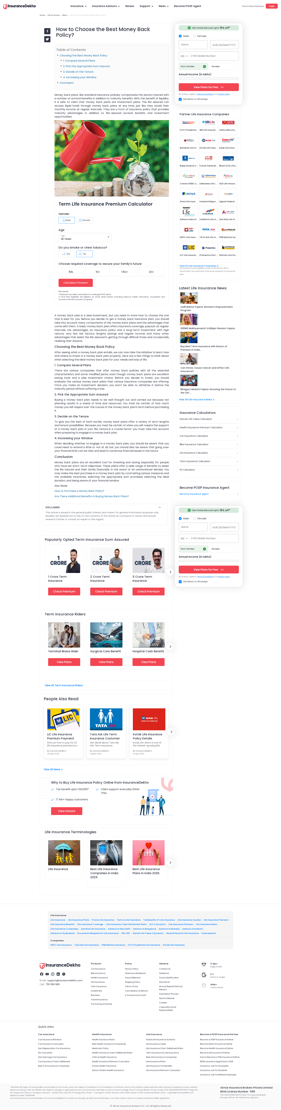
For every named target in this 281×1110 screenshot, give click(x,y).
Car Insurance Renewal (49, 1039)
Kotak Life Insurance (174, 944)
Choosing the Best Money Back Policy (83, 55)
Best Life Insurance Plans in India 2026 (146, 871)
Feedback (164, 973)
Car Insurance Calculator (194, 436)
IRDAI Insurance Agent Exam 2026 (216, 1061)
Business (95, 995)
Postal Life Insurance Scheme (160, 1039)
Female (201, 36)
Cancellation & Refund (136, 990)
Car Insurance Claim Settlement (54, 1061)
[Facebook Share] (47, 31)
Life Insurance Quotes (189, 919)
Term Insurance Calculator (195, 461)
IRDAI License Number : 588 (237, 1091)
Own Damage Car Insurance (52, 1057)
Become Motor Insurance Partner (216, 1044)
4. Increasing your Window (79, 77)
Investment (96, 990)
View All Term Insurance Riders (64, 685)
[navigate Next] (170, 572)
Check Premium (64, 591)
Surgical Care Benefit (105, 651)
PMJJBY (125, 933)
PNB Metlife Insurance (113, 944)
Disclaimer (164, 982)
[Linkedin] (58, 974)
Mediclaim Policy (100, 1048)
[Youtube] (47, 974)
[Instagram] (53, 974)
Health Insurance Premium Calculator (201, 427)
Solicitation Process (169, 993)
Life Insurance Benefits (62, 924)
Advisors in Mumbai (169, 928)
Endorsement (209, 933)
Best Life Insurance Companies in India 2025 (104, 873)
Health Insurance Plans (103, 1039)
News (162, 6)
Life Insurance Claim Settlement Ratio (126, 924)
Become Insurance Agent (194, 494)
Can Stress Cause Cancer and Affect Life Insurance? (205, 369)
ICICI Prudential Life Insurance (144, 944)
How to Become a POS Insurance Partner (220, 1057)
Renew (129, 6)
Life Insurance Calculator (194, 452)
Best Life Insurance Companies (161, 1057)
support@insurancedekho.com (65, 980)
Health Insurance (99, 977)
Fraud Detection (133, 977)
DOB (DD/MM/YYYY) (224, 45)
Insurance (77, 6)
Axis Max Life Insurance (93, 928)
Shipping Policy (132, 982)
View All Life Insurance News (195, 399)
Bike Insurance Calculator (194, 444)
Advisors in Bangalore (144, 928)
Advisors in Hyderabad (62, 933)
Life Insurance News (206, 924)
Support (145, 6)
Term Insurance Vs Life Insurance (162, 1052)
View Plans (64, 662)
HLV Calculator (157, 924)
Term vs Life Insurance (128, 919)
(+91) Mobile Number (203, 56)
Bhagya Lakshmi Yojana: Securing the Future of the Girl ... (208, 391)
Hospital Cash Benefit (148, 651)
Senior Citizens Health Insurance (108, 1070)
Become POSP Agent (187, 6)
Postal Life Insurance (103, 919)
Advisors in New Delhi (119, 928)
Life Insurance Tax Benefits (159, 1065)
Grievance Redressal (135, 973)
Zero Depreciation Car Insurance (54, 1048)
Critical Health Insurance (104, 1057)
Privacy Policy (131, 968)
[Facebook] (42, 974)
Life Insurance (58, 869)
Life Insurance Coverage (90, 924)
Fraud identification (169, 977)
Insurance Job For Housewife (214, 1065)
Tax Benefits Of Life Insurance (159, 919)
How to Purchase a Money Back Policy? (79, 491)
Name (184, 44)
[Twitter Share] (47, 39)
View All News (52, 769)
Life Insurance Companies (64, 928)
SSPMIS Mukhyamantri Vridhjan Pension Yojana (208, 328)
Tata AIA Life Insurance (86, 944)
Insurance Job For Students (213, 1070)
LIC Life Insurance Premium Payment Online (60, 736)
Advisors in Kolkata (192, 928)
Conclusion (67, 83)
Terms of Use (131, 986)
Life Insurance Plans (78, 919)
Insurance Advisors (104, 6)
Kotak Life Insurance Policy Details (147, 736)
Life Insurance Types (156, 1044)
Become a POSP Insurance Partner (216, 1039)
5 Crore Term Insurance (142, 579)
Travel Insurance (99, 999)
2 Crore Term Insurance (100, 579)
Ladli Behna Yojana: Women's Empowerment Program (207, 308)
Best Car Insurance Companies (53, 1065)
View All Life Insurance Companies (198, 265)
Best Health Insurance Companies (109, 1044)
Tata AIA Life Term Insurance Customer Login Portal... (105, 736)
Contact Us (164, 968)
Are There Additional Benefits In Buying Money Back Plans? (91, 496)
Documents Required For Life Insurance (98, 933)
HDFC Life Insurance (61, 944)
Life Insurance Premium (216, 919)
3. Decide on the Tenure (78, 72)
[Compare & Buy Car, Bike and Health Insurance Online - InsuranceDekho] (19, 7)
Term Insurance (99, 986)
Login (271, 6)
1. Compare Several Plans (79, 61)
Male (186, 36)
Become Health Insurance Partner (216, 1048)
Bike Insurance (98, 973)
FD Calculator (187, 469)
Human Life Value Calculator (196, 419)
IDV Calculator (45, 1052)
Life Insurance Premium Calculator (163, 1070)
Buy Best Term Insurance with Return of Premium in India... (204, 348)
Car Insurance (98, 968)
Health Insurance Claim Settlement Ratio (112, 1052)
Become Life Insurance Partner (215, 1052)
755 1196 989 (53, 984)
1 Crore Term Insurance (57, 579)
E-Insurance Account (135, 995)
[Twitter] (64, 974)
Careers (163, 1002)
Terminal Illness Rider (63, 651)
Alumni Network (166, 998)
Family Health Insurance (104, 1065)
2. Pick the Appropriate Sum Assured (86, 66)
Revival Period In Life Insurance (182, 933)
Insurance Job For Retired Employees (218, 1074)
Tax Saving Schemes (101, 1004)
